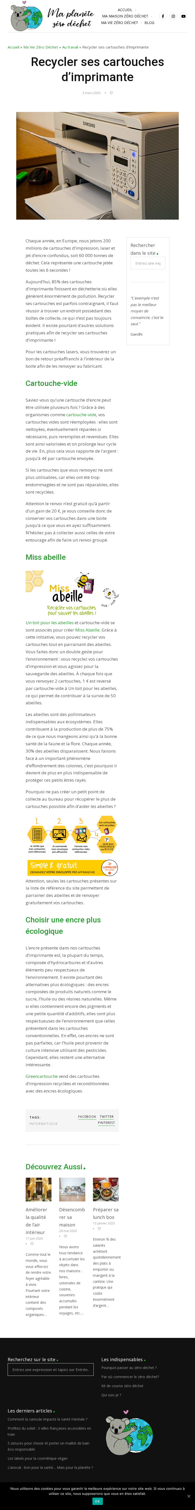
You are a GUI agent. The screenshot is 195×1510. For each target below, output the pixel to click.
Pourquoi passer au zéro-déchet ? (129, 1367)
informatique (43, 1124)
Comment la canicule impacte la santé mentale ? (47, 1419)
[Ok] (188, 1496)
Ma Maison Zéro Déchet (125, 16)
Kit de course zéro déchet (122, 1385)
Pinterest (106, 1123)
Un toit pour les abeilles (50, 622)
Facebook (87, 1116)
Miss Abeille (87, 630)
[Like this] (109, 93)
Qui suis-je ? (111, 1394)
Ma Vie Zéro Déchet (119, 22)
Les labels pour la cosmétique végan (38, 1458)
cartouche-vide (81, 414)
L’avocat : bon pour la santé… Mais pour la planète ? (50, 1467)
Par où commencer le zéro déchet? (130, 1376)
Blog (149, 22)
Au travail (70, 47)
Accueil (125, 9)
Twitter (107, 1116)
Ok (97, 1501)
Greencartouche (42, 1076)
